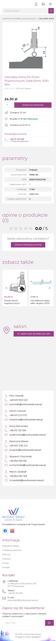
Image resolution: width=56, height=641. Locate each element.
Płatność (6, 554)
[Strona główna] (5, 4)
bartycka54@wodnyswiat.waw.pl (23, 600)
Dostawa (6, 559)
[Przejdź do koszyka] (43, 4)
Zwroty (5, 563)
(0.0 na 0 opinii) (23, 88)
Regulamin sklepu (10, 546)
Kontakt (6, 567)
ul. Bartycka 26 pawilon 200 (33, 334)
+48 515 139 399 (15, 593)
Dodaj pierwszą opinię (28, 245)
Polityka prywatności (12, 550)
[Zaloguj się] (36, 4)
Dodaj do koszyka (32, 105)
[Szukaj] (51, 10)
